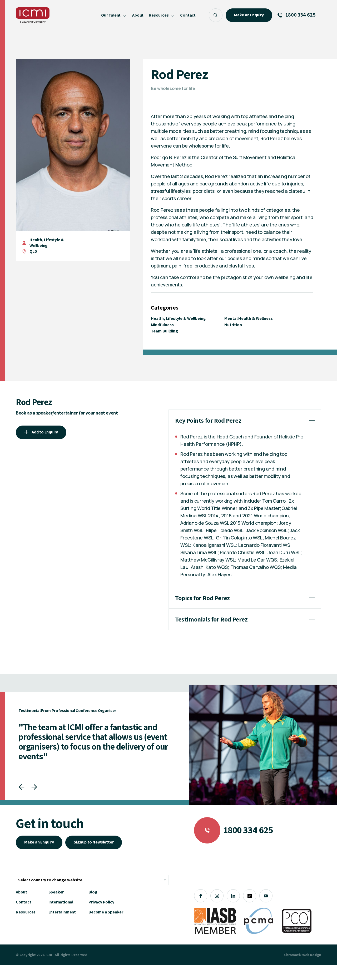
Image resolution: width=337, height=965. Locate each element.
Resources (26, 912)
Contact (23, 902)
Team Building (164, 331)
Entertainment (62, 912)
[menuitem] (114, 15)
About (21, 892)
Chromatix (292, 954)
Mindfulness (162, 324)
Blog (92, 892)
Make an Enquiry (39, 842)
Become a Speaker (105, 912)
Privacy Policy (101, 902)
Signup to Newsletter (93, 842)
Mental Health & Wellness (248, 318)
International (60, 902)
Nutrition (233, 324)
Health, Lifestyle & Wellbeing (46, 242)
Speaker (56, 892)
